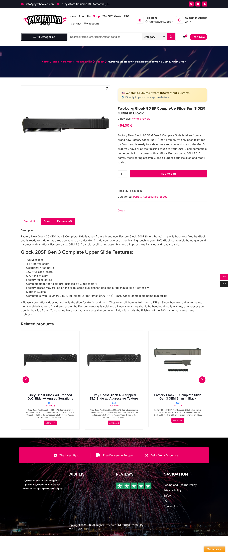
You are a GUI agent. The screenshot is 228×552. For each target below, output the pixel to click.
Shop (56, 61)
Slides (100, 61)
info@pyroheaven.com (40, 4)
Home (45, 61)
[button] (107, 89)
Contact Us (171, 506)
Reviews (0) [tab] (64, 221)
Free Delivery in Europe (118, 455)
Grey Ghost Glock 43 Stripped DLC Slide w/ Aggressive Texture (114, 396)
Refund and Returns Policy (180, 485)
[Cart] (184, 36)
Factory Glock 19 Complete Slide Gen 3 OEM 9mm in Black (177, 396)
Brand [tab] (47, 221)
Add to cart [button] (50, 423)
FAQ (166, 501)
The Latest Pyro (69, 455)
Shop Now (198, 36)
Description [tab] (31, 221)
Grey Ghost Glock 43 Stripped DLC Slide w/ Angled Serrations (50, 396)
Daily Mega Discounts (164, 455)
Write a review (141, 118)
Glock (121, 210)
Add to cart (168, 173)
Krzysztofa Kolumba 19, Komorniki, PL (85, 4)
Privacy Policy (172, 490)
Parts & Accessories (77, 61)
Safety (168, 495)
